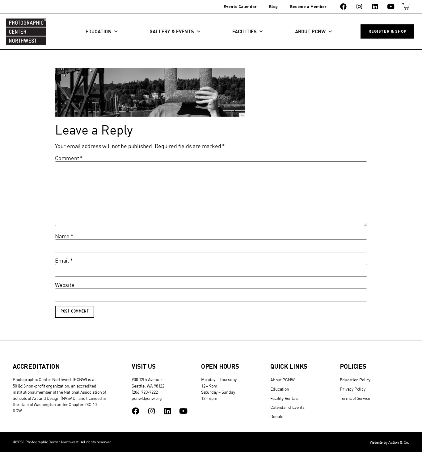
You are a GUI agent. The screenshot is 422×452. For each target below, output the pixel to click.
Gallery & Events (172, 31)
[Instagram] (359, 6)
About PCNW (310, 31)
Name (64, 236)
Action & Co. (398, 442)
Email (64, 260)
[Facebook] (343, 6)
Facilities (244, 31)
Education (99, 31)
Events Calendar (240, 6)
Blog (273, 6)
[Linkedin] (374, 6)
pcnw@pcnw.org (147, 398)
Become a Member (308, 6)
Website (64, 285)
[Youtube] (390, 6)
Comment (69, 158)
